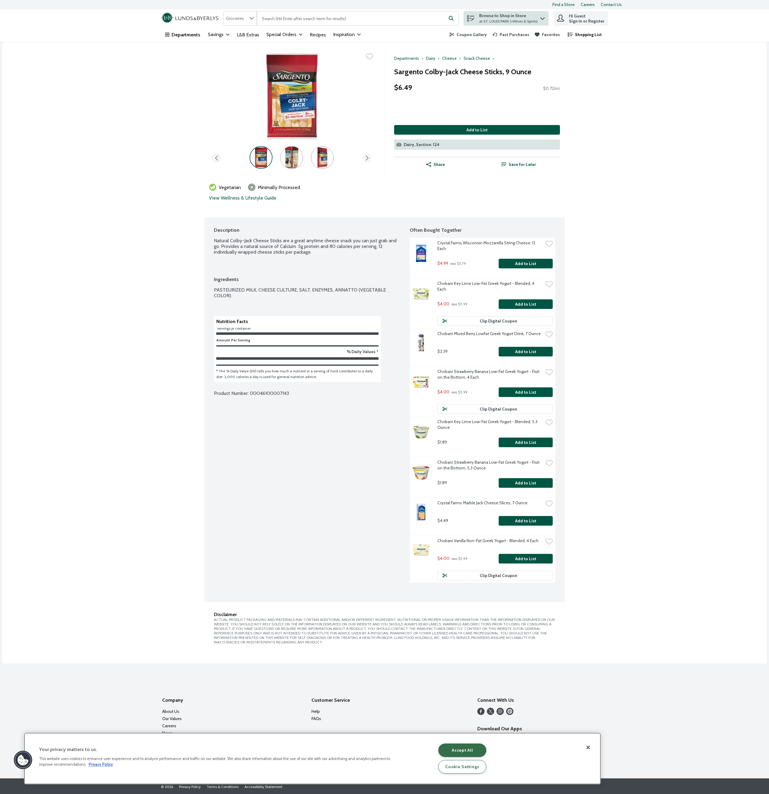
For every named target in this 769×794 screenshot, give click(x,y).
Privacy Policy (190, 786)
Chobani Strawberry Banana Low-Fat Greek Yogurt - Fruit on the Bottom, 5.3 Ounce (488, 465)
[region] (312, 758)
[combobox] (240, 18)
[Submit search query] (451, 18)
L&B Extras (248, 35)
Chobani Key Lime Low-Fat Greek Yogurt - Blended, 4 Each (486, 286)
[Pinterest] (509, 713)
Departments (186, 35)
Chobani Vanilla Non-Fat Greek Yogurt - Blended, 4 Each (488, 540)
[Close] (588, 747)
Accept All (462, 750)
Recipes (318, 35)
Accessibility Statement (263, 786)
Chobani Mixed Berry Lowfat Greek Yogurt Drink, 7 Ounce (489, 333)
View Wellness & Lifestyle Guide (242, 198)
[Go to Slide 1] (261, 157)
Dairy (430, 58)
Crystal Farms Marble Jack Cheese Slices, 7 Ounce (482, 502)
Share (439, 164)
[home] (191, 18)
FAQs (316, 718)
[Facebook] (481, 713)
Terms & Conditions (223, 786)
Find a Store (563, 4)
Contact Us (611, 4)
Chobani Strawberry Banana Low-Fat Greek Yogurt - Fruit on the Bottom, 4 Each (488, 374)
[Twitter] (490, 713)
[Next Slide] (367, 157)
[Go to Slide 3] (322, 157)
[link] (468, 34)
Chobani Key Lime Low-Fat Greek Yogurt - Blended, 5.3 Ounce (487, 424)
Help (316, 711)
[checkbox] (369, 56)
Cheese (449, 58)
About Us (170, 711)
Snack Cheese (477, 58)
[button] (542, 17)
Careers (588, 4)
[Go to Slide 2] (292, 157)
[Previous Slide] (216, 157)
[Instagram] (500, 713)
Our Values (172, 718)
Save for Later (522, 164)
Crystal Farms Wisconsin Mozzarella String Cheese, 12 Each (486, 245)
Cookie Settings (462, 766)
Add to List (477, 130)
